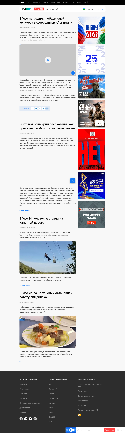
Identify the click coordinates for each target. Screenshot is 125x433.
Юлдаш (45, 2)
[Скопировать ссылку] (47, 108)
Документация (24, 408)
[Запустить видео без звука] (73, 73)
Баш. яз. (90, 9)
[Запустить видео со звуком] (48, 60)
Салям (79, 2)
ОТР (50, 422)
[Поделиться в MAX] (32, 108)
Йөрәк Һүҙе (82, 391)
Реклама (22, 412)
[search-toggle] (103, 9)
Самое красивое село (86, 396)
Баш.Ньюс (23, 384)
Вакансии (23, 394)
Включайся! (82, 405)
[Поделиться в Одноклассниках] (39, 108)
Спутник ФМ (36, 2)
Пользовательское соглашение (31, 403)
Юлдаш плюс (55, 2)
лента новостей (52, 9)
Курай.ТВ (86, 2)
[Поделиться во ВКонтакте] (36, 108)
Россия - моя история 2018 (88, 410)
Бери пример (83, 401)
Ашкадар (65, 2)
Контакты (23, 398)
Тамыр (72, 2)
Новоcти (22, 2)
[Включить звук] (72, 180)
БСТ (29, 2)
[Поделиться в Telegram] (43, 108)
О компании (24, 389)
